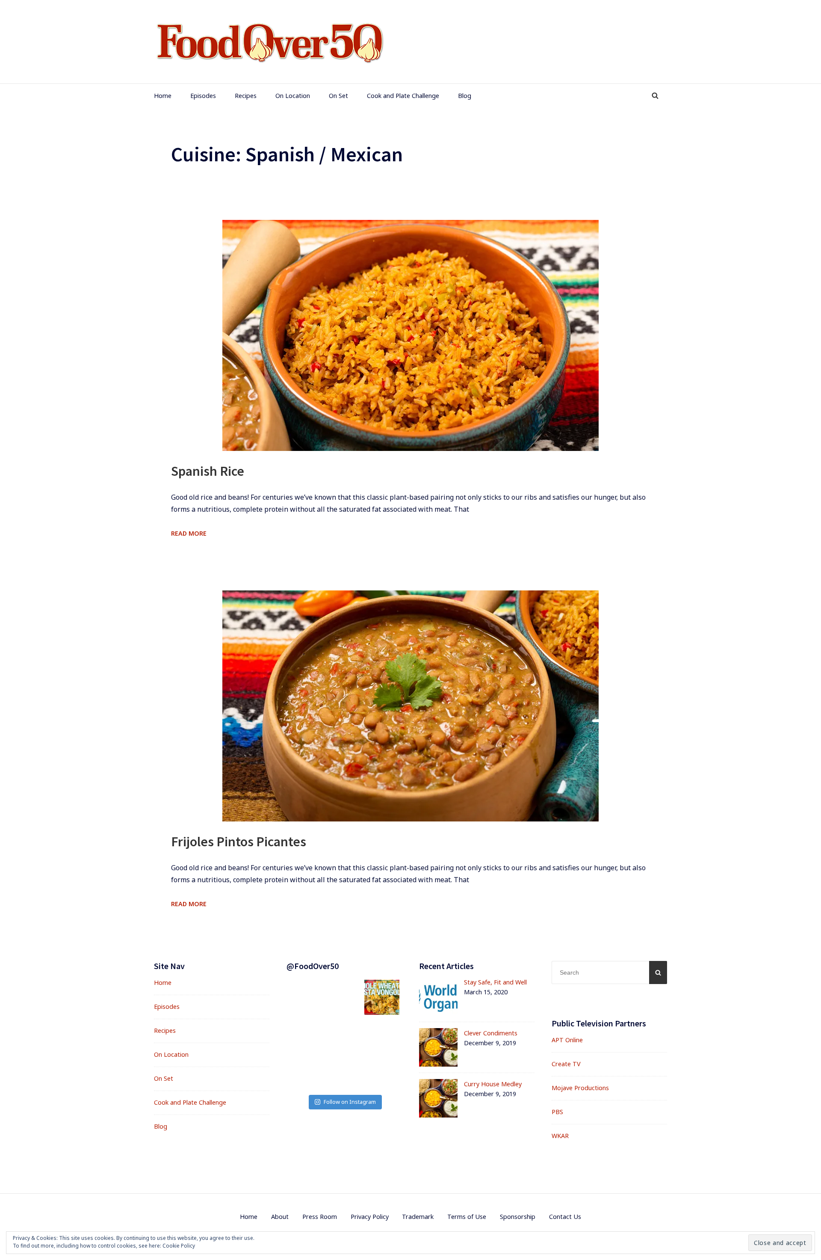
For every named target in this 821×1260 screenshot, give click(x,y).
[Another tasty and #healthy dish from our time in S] (381, 997)
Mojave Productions (580, 1088)
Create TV (566, 1064)
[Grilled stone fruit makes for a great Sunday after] (381, 1034)
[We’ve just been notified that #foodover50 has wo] (344, 997)
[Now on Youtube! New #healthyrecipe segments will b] (381, 1072)
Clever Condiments (490, 1033)
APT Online (567, 1040)
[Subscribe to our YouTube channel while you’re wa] (344, 1072)
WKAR (560, 1136)
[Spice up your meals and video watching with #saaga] (306, 1034)
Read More (189, 533)
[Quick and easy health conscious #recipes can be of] (344, 1034)
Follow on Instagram (350, 1102)
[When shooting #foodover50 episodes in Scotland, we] (306, 1072)
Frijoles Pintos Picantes (238, 841)
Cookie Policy (178, 1245)
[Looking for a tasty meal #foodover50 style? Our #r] (306, 997)
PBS (557, 1112)
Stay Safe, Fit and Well (495, 982)
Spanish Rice (207, 471)
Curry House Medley (493, 1084)
